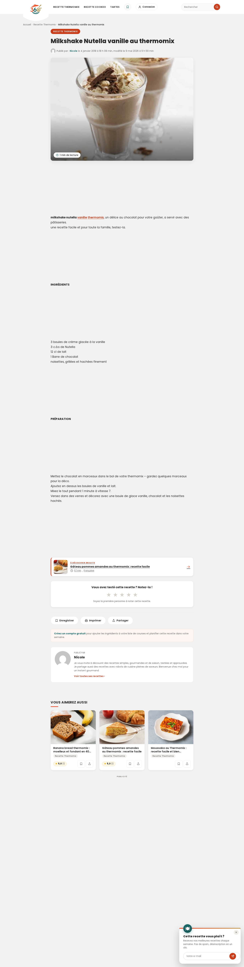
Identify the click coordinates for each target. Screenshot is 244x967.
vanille (82, 217)
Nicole (73, 51)
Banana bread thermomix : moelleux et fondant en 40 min (71, 751)
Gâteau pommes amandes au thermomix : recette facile (122, 749)
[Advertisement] (122, 188)
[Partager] (89, 763)
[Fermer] (236, 932)
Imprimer (95, 620)
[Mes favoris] (127, 6)
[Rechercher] (217, 7)
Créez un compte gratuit (70, 633)
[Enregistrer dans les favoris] (81, 763)
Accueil (27, 24)
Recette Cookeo (95, 7)
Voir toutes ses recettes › (89, 676)
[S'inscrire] (232, 956)
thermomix (96, 217)
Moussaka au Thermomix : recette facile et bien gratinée (168, 751)
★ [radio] (108, 595)
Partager (122, 620)
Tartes (115, 7)
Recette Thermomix (66, 7)
